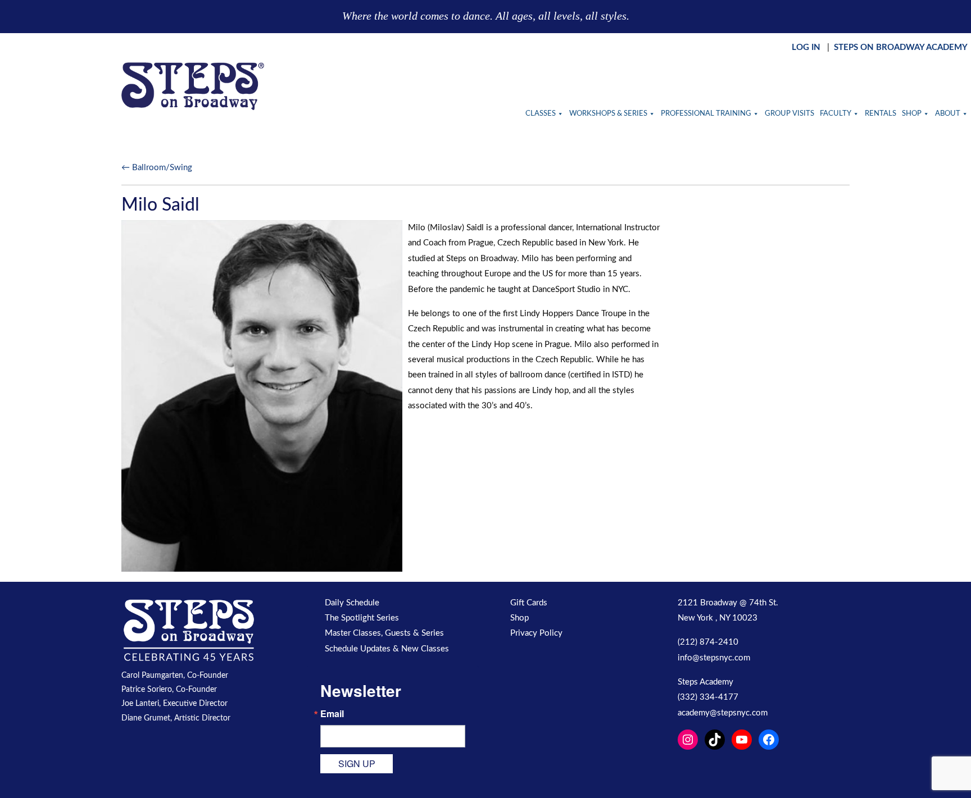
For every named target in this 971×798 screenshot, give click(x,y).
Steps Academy (705, 682)
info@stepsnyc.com (714, 658)
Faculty (835, 113)
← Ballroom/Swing (156, 167)
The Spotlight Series (362, 618)
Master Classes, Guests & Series (384, 633)
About (947, 113)
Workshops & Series (608, 113)
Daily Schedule (352, 603)
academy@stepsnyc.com (723, 713)
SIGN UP (356, 763)
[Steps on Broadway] (192, 86)
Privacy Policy (536, 633)
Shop (912, 113)
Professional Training (706, 113)
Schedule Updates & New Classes (387, 649)
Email (332, 713)
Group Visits (789, 113)
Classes (540, 113)
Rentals (880, 113)
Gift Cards (528, 603)
